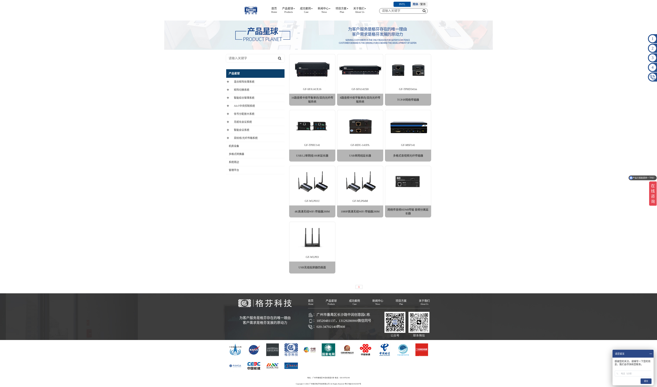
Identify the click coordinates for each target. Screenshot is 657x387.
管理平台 (234, 170)
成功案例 (305, 10)
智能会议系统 (241, 130)
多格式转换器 (236, 154)
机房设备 (234, 146)
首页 (274, 10)
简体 (415, 4)
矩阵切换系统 (241, 89)
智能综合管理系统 (244, 97)
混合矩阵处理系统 (244, 81)
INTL (402, 4)
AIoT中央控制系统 (244, 105)
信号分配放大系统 (244, 113)
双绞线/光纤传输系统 (246, 138)
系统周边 (234, 162)
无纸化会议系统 (243, 122)
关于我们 (358, 10)
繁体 (423, 4)
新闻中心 (323, 10)
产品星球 (287, 10)
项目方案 (341, 10)
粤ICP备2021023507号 (353, 384)
